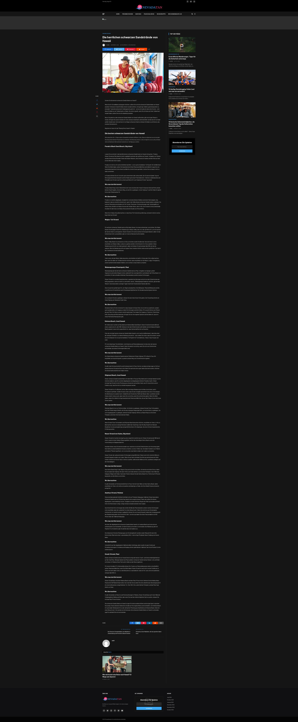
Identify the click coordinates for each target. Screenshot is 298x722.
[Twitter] (97, 104)
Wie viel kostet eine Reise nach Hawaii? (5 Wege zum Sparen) (116, 676)
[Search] (192, 14)
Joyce (171, 61)
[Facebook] (97, 100)
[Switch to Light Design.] (195, 14)
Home (118, 14)
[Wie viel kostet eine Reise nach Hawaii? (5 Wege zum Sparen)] (117, 664)
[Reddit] (97, 108)
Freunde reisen (127, 14)
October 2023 (170, 699)
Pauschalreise (149, 14)
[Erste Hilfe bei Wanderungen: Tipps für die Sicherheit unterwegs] (182, 44)
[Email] (97, 116)
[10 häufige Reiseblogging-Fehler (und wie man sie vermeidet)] (182, 77)
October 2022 (170, 709)
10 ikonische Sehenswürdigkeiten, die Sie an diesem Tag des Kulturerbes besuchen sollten (182, 124)
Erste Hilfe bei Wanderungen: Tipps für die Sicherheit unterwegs (182, 58)
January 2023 (170, 702)
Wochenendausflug (175, 14)
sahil (108, 44)
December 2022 (170, 704)
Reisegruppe (161, 14)
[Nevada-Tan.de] (149, 7)
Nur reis (138, 14)
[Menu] (103, 14)
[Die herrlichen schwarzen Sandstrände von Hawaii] (133, 73)
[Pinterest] (97, 112)
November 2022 (171, 707)
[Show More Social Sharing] (149, 49)
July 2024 (169, 697)
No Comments (125, 44)
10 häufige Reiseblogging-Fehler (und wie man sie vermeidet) (181, 90)
